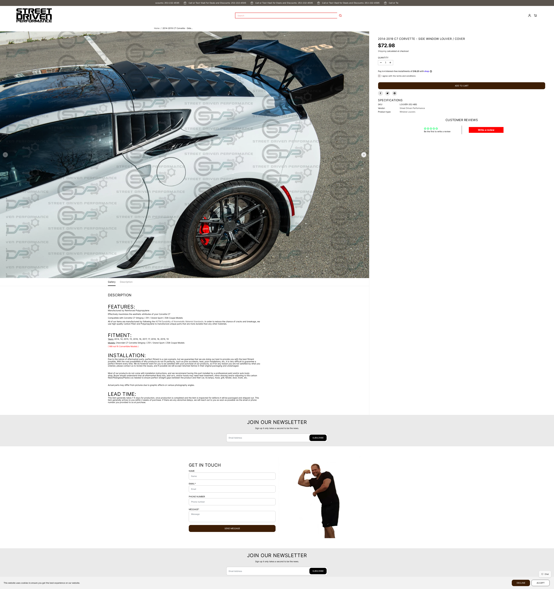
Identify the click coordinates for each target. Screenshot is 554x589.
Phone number (197, 496)
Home (157, 28)
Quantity (383, 57)
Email (192, 484)
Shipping (382, 51)
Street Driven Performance (412, 108)
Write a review (486, 129)
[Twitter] (387, 93)
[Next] (363, 154)
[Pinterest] (394, 93)
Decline (521, 583)
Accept (541, 583)
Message (194, 509)
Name (192, 471)
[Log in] (529, 15)
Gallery (112, 281)
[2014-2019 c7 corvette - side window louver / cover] (184, 154)
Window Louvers (407, 112)
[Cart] (535, 15)
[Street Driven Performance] (34, 15)
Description (126, 281)
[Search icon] (340, 15)
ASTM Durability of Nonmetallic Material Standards (179, 321)
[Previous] (5, 154)
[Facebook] (380, 93)
